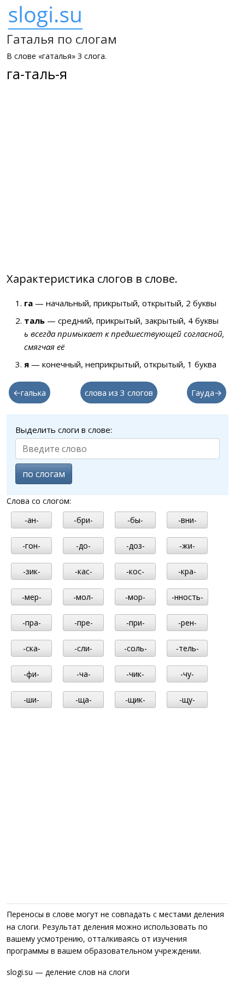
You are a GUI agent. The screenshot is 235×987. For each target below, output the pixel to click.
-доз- (135, 545)
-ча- (84, 674)
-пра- (31, 622)
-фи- (31, 674)
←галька (29, 392)
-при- (135, 622)
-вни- (187, 520)
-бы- (135, 520)
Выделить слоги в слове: (63, 429)
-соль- (135, 648)
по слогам (43, 474)
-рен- (187, 622)
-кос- (135, 571)
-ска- (31, 648)
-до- (83, 545)
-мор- (135, 597)
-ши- (31, 699)
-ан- (32, 520)
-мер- (32, 597)
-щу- (187, 699)
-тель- (187, 648)
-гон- (31, 545)
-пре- (83, 622)
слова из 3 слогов (119, 392)
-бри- (83, 520)
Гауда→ (206, 392)
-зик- (31, 571)
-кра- (187, 571)
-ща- (83, 699)
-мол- (83, 597)
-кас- (83, 571)
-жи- (187, 545)
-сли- (83, 648)
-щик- (135, 699)
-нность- (187, 597)
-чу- (187, 674)
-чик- (135, 674)
